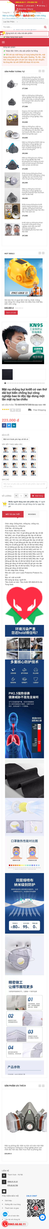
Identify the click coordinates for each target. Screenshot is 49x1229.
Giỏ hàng (42, 6)
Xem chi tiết (11, 313)
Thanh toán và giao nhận (12, 1210)
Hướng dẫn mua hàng (12, 1204)
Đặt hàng (39, 496)
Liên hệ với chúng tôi (12, 1219)
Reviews (32, 514)
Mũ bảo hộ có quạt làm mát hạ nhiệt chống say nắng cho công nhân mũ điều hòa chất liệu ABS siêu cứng (24, 302)
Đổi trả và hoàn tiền (12, 1215)
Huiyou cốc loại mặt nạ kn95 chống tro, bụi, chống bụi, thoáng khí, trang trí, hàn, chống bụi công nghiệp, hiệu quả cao (32, 114)
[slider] (6, 409)
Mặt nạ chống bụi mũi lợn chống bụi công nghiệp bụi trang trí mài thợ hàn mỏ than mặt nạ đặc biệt (33, 191)
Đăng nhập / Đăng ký (26, 9)
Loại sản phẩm (9, 21)
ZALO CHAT (31, 1196)
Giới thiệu (8, 1200)
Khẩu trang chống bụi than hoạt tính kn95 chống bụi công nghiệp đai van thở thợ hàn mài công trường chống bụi (33, 176)
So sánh (31, 6)
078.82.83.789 (13, 1185)
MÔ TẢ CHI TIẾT (13, 514)
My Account (9, 6)
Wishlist (20, 6)
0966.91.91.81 (13, 1181)
